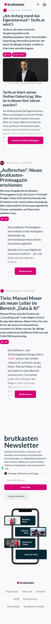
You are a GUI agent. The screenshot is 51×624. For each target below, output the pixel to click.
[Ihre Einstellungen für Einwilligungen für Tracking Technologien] (2, 468)
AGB (16, 598)
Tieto (11, 358)
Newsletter (13, 606)
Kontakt (40, 591)
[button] (7, 54)
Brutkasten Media (34, 606)
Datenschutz (30, 598)
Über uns (27, 591)
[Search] (38, 4)
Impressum (12, 591)
